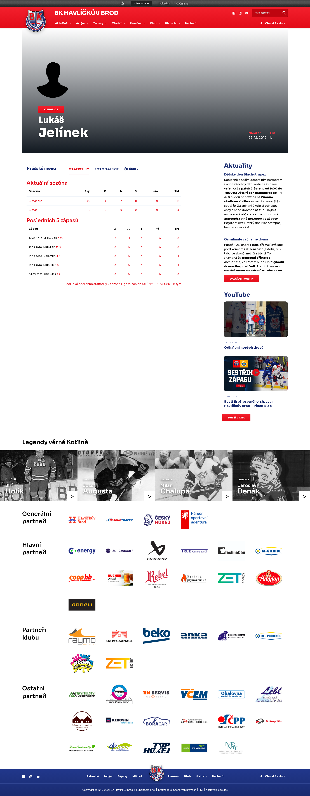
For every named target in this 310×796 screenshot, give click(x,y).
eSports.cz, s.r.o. (145, 789)
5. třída (33, 210)
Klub (187, 776)
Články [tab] (131, 169)
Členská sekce (275, 23)
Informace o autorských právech (177, 789)
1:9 (58, 274)
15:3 (58, 247)
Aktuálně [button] (61, 23)
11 (136, 201)
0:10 (60, 238)
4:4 (58, 256)
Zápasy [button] (98, 23)
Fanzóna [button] (136, 23)
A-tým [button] (80, 23)
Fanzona (173, 776)
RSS (201, 789)
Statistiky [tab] (79, 169)
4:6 (57, 265)
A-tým (108, 776)
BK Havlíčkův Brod (87, 13)
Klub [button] (153, 23)
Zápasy (122, 776)
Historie (201, 776)
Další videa (236, 417)
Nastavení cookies (217, 789)
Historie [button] (171, 23)
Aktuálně (92, 776)
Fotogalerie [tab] (107, 169)
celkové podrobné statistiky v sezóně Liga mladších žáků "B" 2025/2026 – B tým (123, 284)
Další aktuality (242, 278)
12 (178, 201)
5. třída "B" (35, 201)
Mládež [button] (117, 23)
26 (88, 201)
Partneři (190, 23)
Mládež (137, 776)
